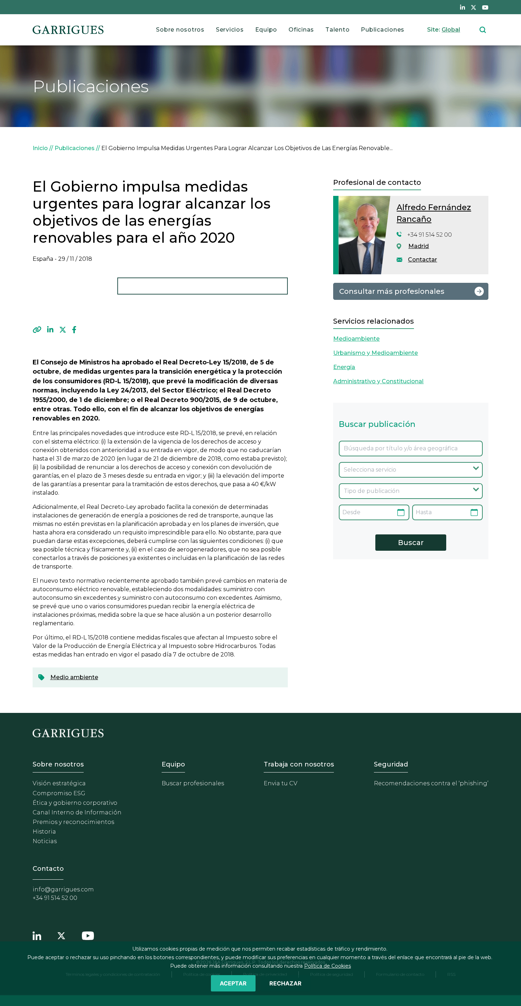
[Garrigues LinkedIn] (37, 935)
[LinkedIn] (50, 329)
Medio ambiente (74, 677)
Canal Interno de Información (77, 812)
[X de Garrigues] (473, 7)
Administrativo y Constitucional (378, 381)
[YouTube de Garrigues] (485, 7)
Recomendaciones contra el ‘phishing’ (431, 783)
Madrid (418, 246)
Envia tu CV (280, 783)
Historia (44, 831)
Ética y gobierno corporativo (75, 802)
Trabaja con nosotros (299, 764)
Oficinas (301, 29)
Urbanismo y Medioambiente (375, 353)
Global (451, 29)
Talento (337, 29)
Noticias (45, 841)
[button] (37, 329)
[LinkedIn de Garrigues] (462, 7)
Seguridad (391, 764)
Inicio (40, 148)
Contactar (422, 259)
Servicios (230, 29)
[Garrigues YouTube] (88, 935)
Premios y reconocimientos (73, 822)
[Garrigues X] (61, 935)
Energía (344, 367)
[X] (62, 329)
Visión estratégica (59, 783)
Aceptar (233, 983)
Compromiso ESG (59, 793)
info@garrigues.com (63, 889)
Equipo (266, 29)
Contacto (48, 869)
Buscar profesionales (193, 783)
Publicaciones (382, 29)
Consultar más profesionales (391, 291)
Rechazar (285, 983)
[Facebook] (74, 329)
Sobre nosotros (180, 29)
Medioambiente (356, 338)
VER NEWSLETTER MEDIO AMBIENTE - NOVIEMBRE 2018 (203, 286)
